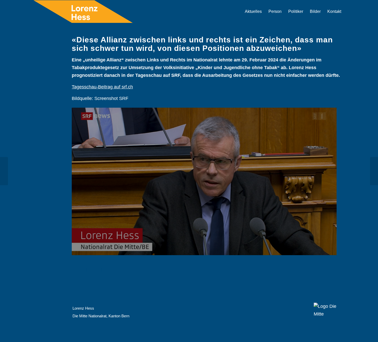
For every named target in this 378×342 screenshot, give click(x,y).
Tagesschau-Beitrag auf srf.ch (102, 86)
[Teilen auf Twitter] (94, 270)
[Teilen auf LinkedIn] (109, 270)
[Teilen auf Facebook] (79, 270)
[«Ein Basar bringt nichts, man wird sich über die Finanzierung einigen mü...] (374, 171)
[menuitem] (253, 11)
